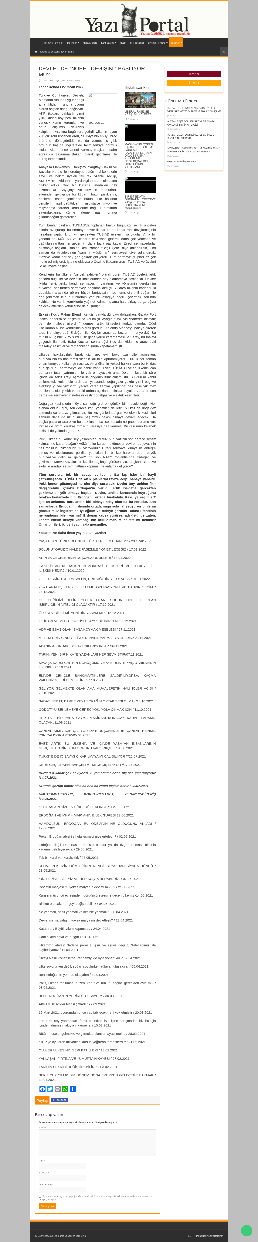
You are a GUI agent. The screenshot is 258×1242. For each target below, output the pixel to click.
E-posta (44, 1172)
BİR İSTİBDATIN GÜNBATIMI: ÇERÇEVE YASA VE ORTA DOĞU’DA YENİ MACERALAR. (140, 202)
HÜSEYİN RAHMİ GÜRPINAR (181, 161)
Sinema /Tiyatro (156, 42)
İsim (42, 1160)
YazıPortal (212, 1235)
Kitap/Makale (90, 42)
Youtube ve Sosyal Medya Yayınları (56, 51)
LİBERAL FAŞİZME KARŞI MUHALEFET (138, 113)
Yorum (42, 1127)
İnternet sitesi (46, 1184)
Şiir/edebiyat (137, 42)
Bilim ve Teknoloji (53, 42)
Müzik (123, 42)
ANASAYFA (37, 42)
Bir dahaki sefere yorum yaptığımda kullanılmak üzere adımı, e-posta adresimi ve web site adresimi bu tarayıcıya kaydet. (95, 1198)
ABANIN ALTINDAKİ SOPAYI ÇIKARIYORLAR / (75, 646)
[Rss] (189, 1236)
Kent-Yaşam (107, 42)
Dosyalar (72, 42)
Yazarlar (175, 42)
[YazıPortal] (129, 19)
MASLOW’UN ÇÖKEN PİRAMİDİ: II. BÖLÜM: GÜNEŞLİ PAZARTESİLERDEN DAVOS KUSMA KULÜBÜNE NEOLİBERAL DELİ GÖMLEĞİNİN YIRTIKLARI (139, 155)
